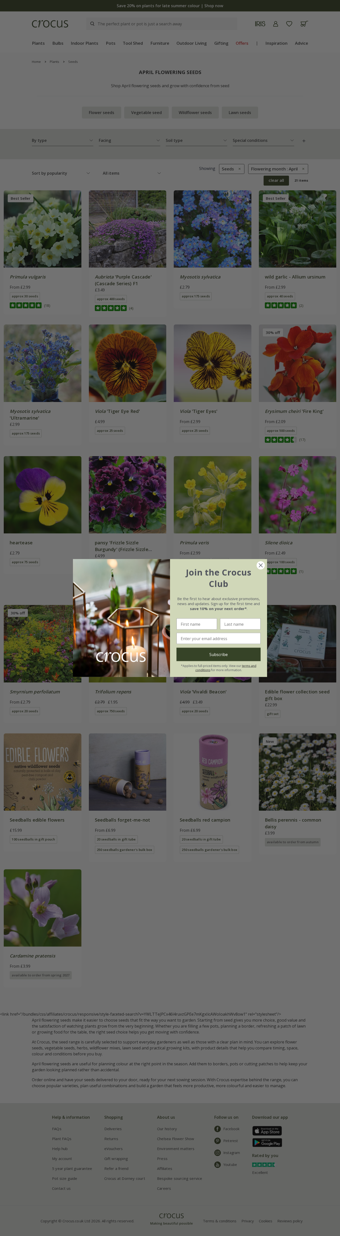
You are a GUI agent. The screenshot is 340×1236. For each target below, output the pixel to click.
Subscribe (218, 654)
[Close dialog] (260, 565)
